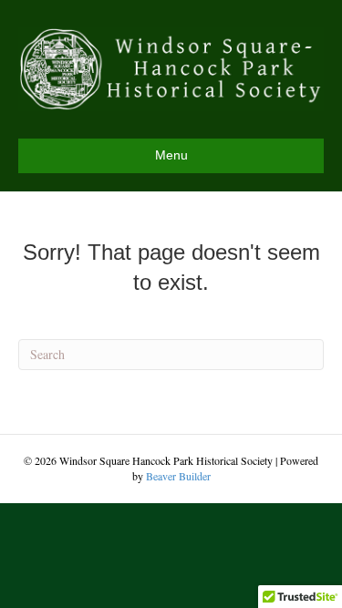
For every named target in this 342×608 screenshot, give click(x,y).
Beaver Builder (178, 476)
